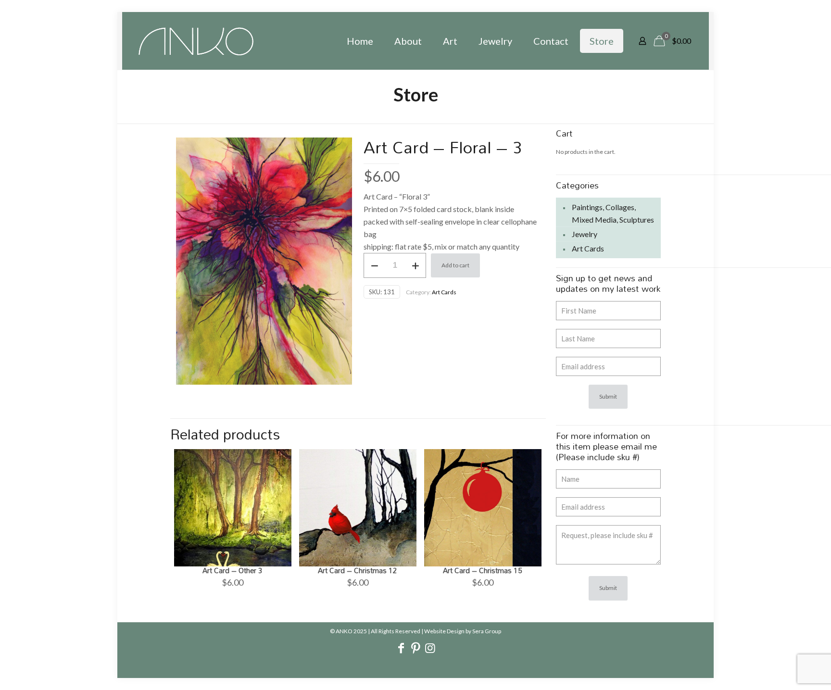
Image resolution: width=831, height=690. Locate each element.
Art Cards (444, 292)
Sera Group (486, 631)
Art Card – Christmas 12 (357, 570)
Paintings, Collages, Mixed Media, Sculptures (613, 213)
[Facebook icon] (401, 649)
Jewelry (584, 233)
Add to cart (455, 265)
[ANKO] (196, 41)
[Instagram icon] (430, 649)
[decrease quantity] (374, 265)
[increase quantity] (415, 265)
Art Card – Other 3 (232, 570)
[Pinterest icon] (415, 649)
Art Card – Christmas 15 (482, 570)
